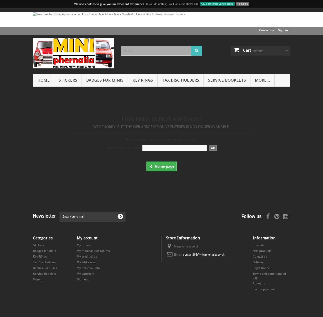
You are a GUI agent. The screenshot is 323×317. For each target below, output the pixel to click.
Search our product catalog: (124, 147)
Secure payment (264, 289)
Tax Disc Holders (180, 80)
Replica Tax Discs (45, 268)
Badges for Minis (104, 80)
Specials (258, 245)
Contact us (266, 30)
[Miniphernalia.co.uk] (73, 53)
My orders (84, 245)
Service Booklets (227, 80)
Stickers (68, 80)
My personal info (88, 268)
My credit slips (87, 256)
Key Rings (142, 80)
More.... (262, 80)
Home (43, 80)
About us (259, 283)
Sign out (83, 279)
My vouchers (85, 273)
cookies (90, 4)
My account (87, 238)
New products (262, 251)
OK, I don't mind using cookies (217, 3)
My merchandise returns (93, 251)
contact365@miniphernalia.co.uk (204, 254)
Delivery (258, 262)
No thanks (242, 3)
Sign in (283, 30)
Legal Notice (261, 268)
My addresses (86, 262)
